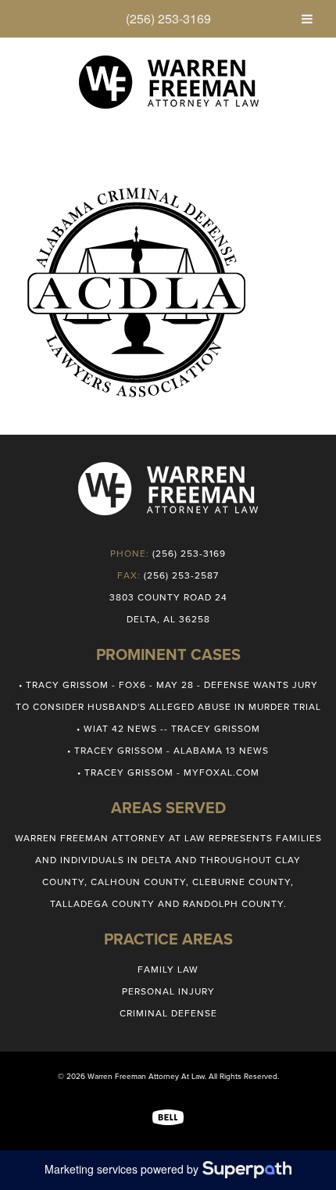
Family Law (168, 969)
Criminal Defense (168, 1013)
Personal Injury (168, 991)
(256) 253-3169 (168, 18)
